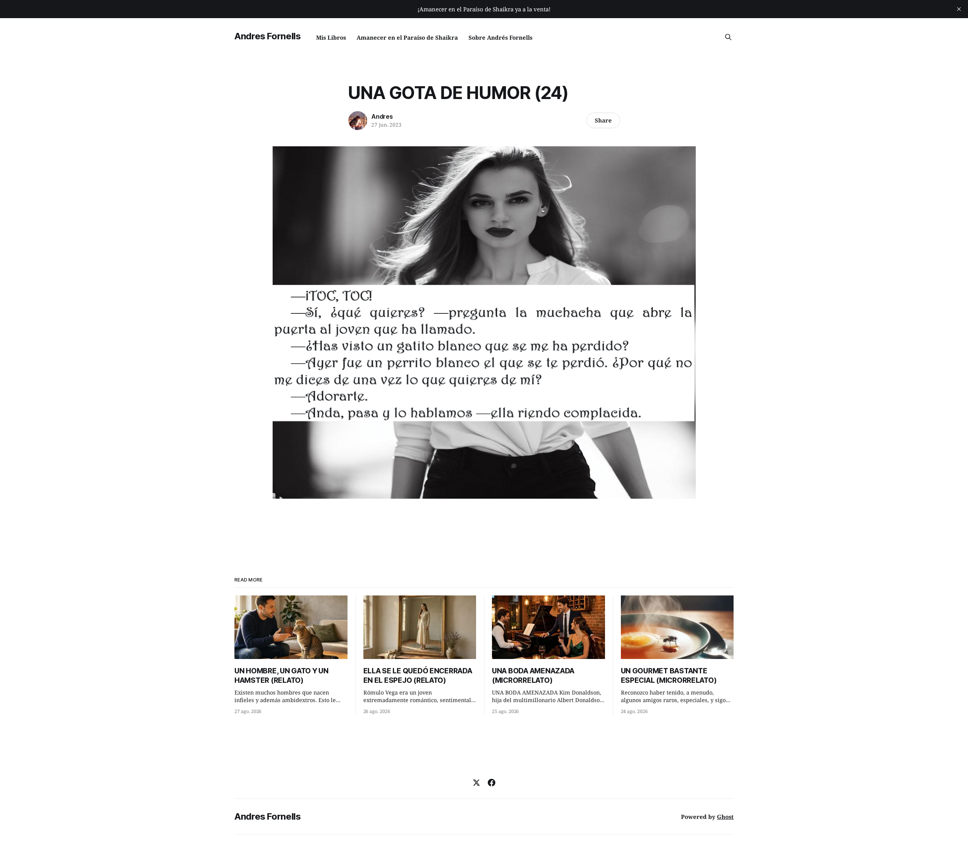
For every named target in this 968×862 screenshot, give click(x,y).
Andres (382, 116)
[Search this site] (728, 37)
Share (603, 120)
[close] (959, 9)
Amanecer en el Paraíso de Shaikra (407, 37)
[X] (476, 782)
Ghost (725, 816)
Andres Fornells (267, 36)
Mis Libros (331, 37)
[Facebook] (491, 782)
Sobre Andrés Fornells (500, 37)
